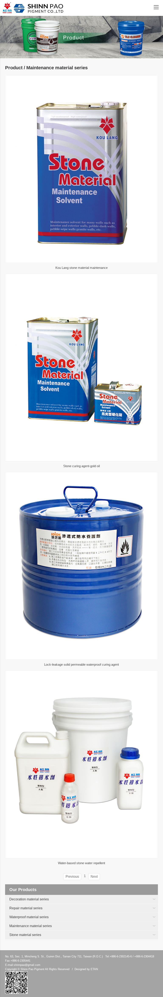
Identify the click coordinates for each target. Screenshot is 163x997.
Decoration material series (29, 899)
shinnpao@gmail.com (27, 964)
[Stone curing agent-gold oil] (81, 367)
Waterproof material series (29, 917)
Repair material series (25, 908)
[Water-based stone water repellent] (81, 764)
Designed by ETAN (86, 969)
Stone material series (25, 935)
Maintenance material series (30, 926)
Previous (72, 876)
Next (94, 876)
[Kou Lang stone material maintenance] (81, 169)
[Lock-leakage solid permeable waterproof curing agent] (81, 566)
